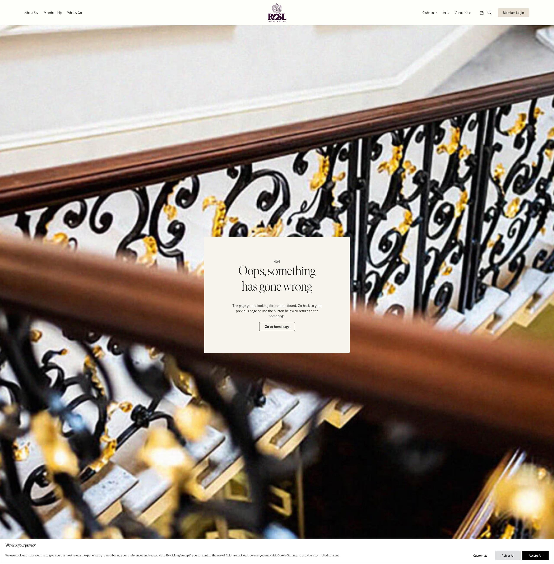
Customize (480, 555)
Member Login (513, 12)
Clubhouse (429, 12)
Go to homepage (277, 326)
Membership (53, 12)
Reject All (508, 555)
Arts (446, 12)
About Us (31, 12)
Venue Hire (463, 12)
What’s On (74, 12)
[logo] (277, 12)
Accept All (535, 555)
